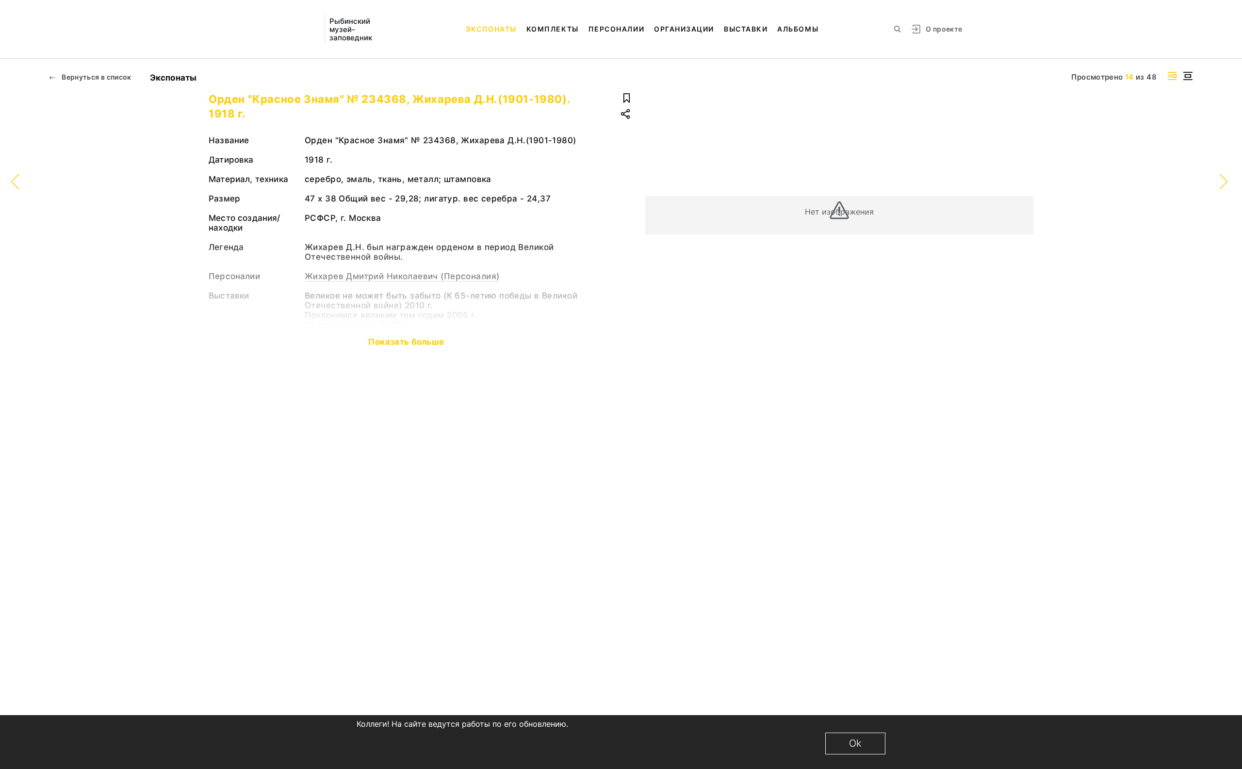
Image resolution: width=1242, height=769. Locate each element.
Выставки (746, 29)
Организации (684, 29)
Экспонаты (491, 29)
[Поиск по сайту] (897, 29)
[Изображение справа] (1172, 76)
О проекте (944, 29)
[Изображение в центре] (1187, 76)
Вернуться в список (95, 77)
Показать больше (406, 342)
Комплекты (552, 29)
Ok (855, 743)
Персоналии (616, 29)
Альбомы (797, 29)
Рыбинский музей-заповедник (350, 29)
